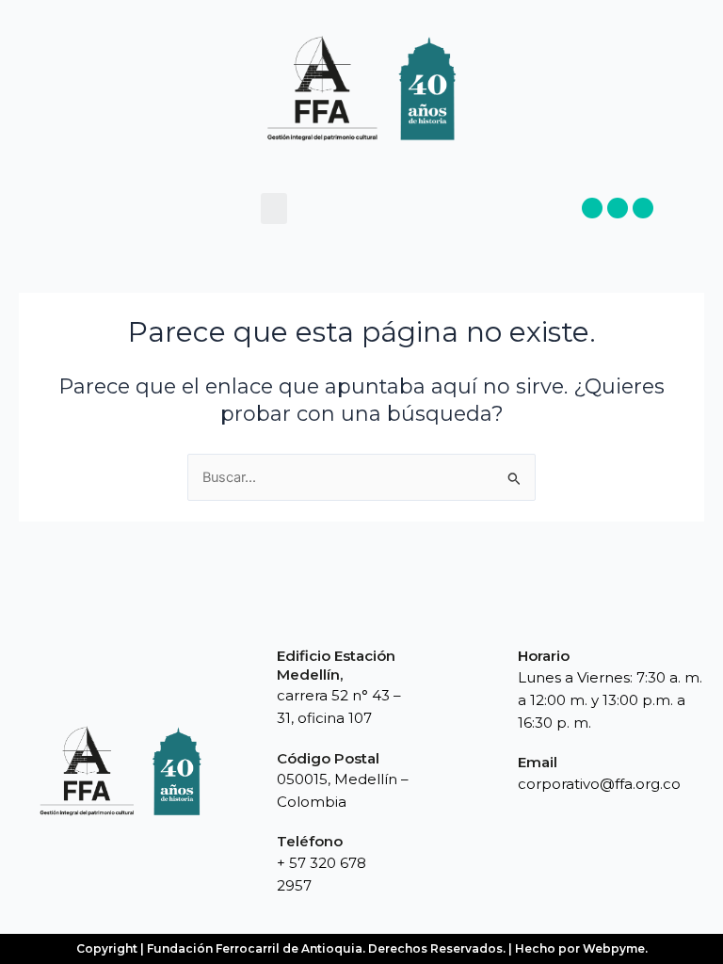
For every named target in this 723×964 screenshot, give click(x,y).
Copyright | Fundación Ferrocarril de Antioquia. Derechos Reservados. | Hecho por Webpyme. (362, 948)
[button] (274, 208)
